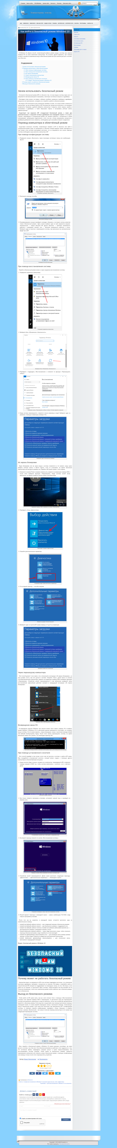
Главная (23, 3)
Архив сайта (46, 3)
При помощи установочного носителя (35, 78)
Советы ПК (90, 23)
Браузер (76, 32)
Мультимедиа (77, 45)
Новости (76, 36)
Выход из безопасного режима (31, 83)
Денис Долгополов (30, 1059)
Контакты (53, 3)
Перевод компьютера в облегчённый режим (35, 68)
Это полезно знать (78, 41)
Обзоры (76, 23)
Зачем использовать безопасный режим (34, 66)
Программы (83, 23)
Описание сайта (67, 3)
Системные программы (79, 38)
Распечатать (43, 1059)
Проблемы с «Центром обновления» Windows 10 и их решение (55, 1083)
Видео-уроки (47, 23)
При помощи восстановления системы (36, 71)
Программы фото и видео (80, 49)
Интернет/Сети (69, 23)
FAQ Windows (38, 3)
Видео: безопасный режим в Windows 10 (38, 80)
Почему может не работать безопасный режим (35, 82)
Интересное (61, 23)
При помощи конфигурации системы (35, 70)
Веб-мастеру (39, 23)
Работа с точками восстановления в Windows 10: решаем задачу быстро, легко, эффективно (41, 1081)
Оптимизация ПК (78, 43)
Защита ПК (76, 51)
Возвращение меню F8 (31, 77)
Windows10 (32, 23)
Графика (54, 23)
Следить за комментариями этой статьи (31, 1118)
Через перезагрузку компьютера (34, 75)
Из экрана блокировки (31, 73)
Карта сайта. (30, 3)
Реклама (59, 3)
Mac (21, 23)
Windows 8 (26, 23)
